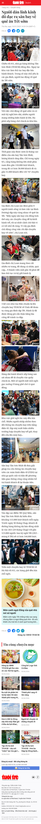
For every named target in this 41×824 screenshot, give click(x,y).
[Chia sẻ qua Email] (22, 31)
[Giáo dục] (28, 2)
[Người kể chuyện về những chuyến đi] (30, 710)
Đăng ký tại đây (24, 768)
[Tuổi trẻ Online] (19, 2)
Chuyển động (15, 7)
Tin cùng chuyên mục (18, 644)
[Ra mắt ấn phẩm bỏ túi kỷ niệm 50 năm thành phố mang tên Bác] (11, 683)
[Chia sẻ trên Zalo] (9, 31)
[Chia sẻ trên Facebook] (13, 31)
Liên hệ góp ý (32, 811)
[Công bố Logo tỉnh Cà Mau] (30, 656)
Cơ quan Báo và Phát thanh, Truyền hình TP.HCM (16, 798)
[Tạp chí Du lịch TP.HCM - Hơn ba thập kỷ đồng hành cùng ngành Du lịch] (30, 737)
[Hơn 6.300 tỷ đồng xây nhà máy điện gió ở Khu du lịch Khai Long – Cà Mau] (11, 710)
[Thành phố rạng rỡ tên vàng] (30, 683)
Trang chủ (5, 7)
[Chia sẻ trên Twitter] (18, 31)
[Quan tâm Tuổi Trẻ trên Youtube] (33, 777)
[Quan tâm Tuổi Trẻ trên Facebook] (37, 777)
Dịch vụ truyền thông (8, 811)
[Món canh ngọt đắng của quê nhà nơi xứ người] (20, 593)
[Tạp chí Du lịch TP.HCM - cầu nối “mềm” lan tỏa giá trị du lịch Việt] (11, 737)
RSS (3, 813)
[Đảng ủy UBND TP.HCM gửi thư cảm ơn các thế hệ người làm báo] (11, 656)
